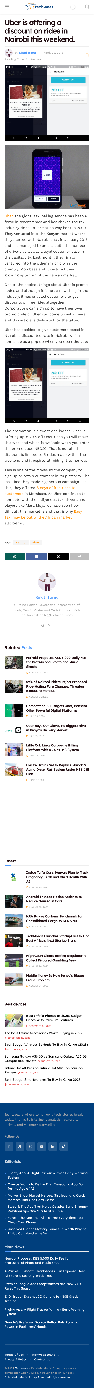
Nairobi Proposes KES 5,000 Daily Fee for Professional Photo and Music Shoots (56, 662)
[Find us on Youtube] (41, 1146)
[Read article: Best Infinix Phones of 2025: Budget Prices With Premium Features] (14, 1020)
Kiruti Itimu (27, 52)
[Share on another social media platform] (79, 556)
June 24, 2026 (36, 755)
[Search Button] (87, 7)
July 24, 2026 (36, 716)
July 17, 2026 (36, 736)
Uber (9, 216)
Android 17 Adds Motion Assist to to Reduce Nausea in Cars (54, 899)
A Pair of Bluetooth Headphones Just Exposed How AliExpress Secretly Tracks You (45, 1273)
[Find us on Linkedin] (52, 1146)
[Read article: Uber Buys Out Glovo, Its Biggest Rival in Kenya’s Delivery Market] (14, 730)
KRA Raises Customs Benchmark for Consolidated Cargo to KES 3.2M (54, 918)
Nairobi (21, 542)
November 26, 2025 (18, 1038)
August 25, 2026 (38, 887)
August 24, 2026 (38, 672)
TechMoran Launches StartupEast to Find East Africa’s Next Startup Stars (57, 938)
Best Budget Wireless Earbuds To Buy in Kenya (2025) (46, 1045)
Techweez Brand (43, 1355)
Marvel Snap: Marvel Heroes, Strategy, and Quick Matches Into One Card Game (46, 1197)
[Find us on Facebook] (9, 1146)
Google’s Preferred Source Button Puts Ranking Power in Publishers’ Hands (41, 1324)
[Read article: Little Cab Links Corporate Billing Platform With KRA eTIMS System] (14, 749)
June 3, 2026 (36, 780)
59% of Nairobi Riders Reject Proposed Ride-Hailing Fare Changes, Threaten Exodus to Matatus (56, 686)
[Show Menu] (7, 7)
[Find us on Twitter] (20, 1146)
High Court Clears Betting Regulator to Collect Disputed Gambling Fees (56, 958)
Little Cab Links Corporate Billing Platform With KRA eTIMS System (52, 747)
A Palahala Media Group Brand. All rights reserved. (39, 1377)
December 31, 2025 (39, 1026)
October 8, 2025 (17, 1049)
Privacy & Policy (16, 1359)
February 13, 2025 (18, 1084)
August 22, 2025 (30, 1072)
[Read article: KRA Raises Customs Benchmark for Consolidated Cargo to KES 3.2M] (14, 920)
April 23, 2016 (53, 52)
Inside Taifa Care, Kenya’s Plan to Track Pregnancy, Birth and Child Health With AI (57, 876)
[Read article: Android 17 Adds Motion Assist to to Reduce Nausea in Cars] (14, 901)
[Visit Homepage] (39, 7)
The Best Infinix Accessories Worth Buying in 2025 (43, 1033)
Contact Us (42, 1359)
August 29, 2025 (50, 1061)
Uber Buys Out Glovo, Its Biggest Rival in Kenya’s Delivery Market (56, 728)
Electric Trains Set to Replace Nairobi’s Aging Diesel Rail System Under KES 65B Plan (57, 769)
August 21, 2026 (38, 696)
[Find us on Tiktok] (63, 1146)
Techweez (21, 1368)
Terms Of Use (14, 1355)
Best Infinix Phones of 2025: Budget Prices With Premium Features (54, 1018)
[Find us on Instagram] (30, 1146)
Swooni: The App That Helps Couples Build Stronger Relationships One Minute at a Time (48, 1208)
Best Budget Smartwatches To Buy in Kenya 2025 (43, 1080)
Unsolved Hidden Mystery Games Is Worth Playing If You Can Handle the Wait (47, 1231)
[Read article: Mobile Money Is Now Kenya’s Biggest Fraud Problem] (14, 979)
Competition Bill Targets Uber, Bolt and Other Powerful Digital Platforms (56, 708)
